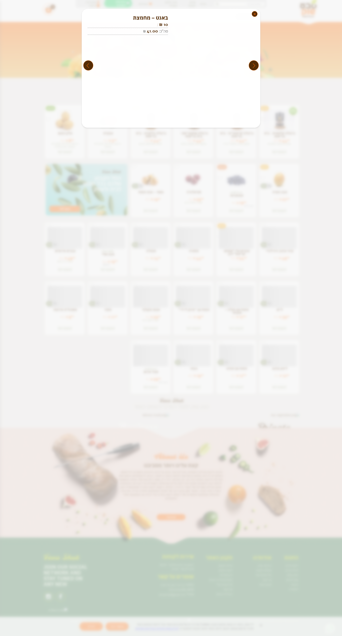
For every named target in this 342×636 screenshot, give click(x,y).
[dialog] (171, 318)
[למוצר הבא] (88, 65)
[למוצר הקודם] (254, 65)
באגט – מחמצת (150, 18)
